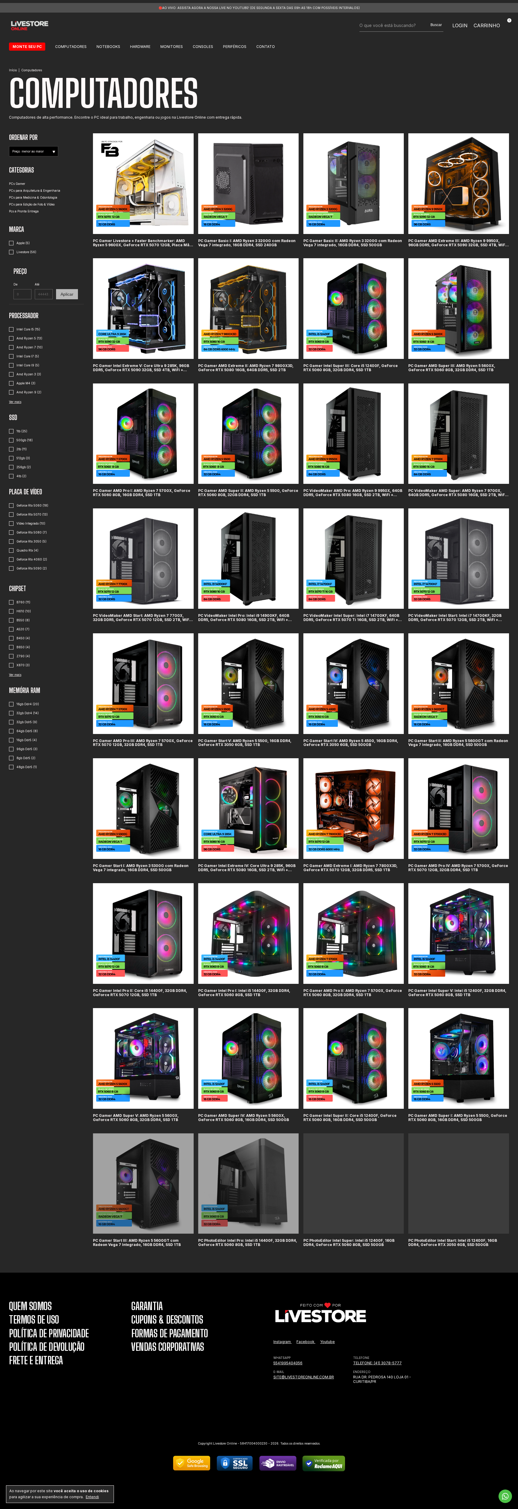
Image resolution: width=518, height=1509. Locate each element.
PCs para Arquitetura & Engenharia (34, 190)
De (15, 284)
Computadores (71, 46)
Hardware (140, 46)
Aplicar (67, 294)
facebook (305, 1341)
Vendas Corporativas (167, 1347)
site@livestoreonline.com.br (303, 1377)
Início (13, 70)
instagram (282, 1341)
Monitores (171, 46)
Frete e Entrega (36, 1360)
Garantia (146, 1306)
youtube (327, 1341)
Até (37, 284)
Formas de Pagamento (169, 1333)
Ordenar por (23, 137)
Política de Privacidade (49, 1333)
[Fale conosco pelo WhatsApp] (505, 1496)
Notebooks (108, 46)
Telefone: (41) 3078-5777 (377, 1363)
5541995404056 (287, 1363)
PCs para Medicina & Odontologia (33, 197)
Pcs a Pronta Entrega (24, 211)
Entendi (92, 1497)
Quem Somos (30, 1306)
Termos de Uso (34, 1320)
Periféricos (234, 46)
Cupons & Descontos (167, 1320)
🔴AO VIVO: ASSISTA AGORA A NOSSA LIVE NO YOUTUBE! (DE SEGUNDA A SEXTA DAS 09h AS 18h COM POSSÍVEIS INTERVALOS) (259, 8)
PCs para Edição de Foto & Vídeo (32, 204)
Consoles (203, 46)
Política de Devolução (47, 1347)
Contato (265, 46)
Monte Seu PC (27, 46)
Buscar (436, 25)
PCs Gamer (17, 183)
